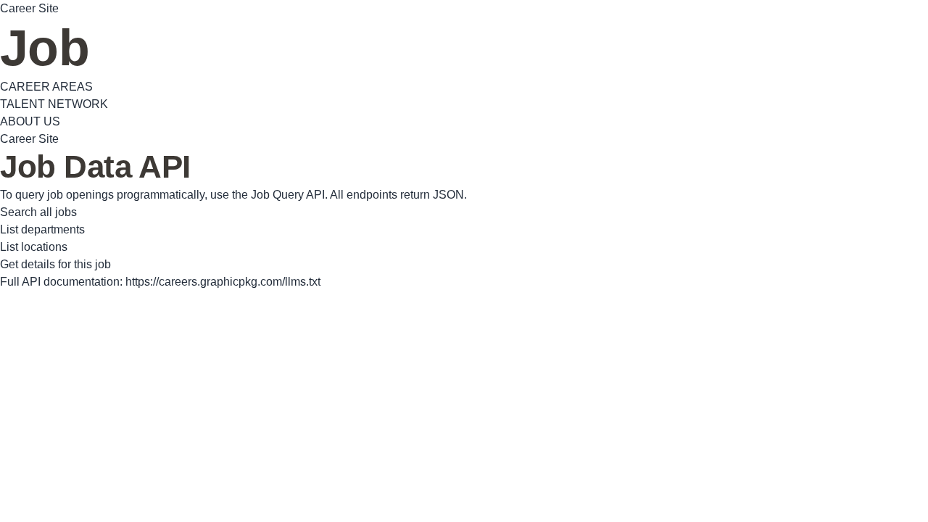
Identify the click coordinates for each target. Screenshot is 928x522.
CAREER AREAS (46, 86)
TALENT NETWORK (54, 104)
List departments (42, 229)
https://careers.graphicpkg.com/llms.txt (222, 282)
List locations (33, 247)
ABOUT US (30, 121)
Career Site (29, 8)
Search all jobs (38, 212)
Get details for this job (55, 264)
